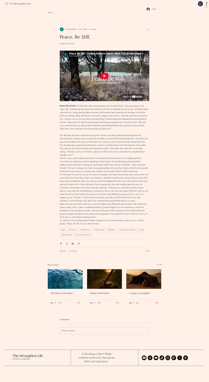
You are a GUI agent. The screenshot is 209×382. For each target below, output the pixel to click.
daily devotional (66, 235)
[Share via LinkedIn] (73, 243)
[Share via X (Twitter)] (67, 243)
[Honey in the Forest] (104, 279)
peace (63, 230)
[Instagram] (167, 357)
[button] (200, 4)
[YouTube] (156, 357)
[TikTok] (162, 357)
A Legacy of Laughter (139, 293)
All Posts (50, 12)
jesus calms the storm (83, 235)
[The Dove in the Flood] (65, 279)
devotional (72, 230)
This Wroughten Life (28, 356)
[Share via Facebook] (61, 243)
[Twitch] (173, 357)
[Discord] (144, 357)
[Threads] (150, 357)
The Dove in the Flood (61, 293)
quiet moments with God (127, 230)
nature (141, 230)
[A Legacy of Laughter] (143, 279)
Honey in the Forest (99, 293)
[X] (179, 357)
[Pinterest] (185, 357)
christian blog (84, 230)
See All (159, 264)
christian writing (98, 230)
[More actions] (147, 29)
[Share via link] (79, 243)
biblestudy (111, 230)
